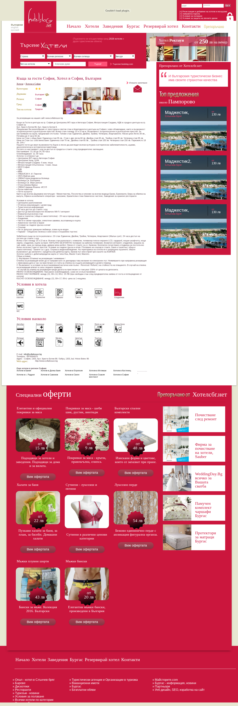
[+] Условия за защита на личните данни (198, 18)
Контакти (191, 26)
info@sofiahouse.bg (33, 354)
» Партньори (161, 686)
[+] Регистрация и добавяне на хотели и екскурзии (203, 11)
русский (15, 30)
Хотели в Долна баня (50, 370)
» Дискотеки (21, 686)
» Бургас (75, 686)
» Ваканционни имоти (84, 683)
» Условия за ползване (28, 696)
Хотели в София (33, 84)
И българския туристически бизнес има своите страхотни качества (195, 78)
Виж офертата (38, 477)
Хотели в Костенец (122, 370)
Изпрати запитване (138, 83)
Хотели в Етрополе (74, 370)
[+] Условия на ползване (191, 16)
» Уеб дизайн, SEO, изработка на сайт (178, 689)
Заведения (113, 26)
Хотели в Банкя (24, 370)
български (17, 25)
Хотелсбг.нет (209, 394)
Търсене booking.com (123, 64)
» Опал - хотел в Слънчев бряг (34, 679)
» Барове (19, 683)
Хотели (92, 26)
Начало (74, 26)
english (14, 27)
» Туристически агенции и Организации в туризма (103, 679)
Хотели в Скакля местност (97, 376)
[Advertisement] (67, 703)
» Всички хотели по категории (33, 699)
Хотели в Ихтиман (97, 370)
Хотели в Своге (72, 375)
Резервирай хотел (161, 26)
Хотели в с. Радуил (26, 375)
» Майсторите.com (165, 679)
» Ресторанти (22, 689)
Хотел (193, 41)
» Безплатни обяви (82, 689)
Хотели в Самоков (49, 375)
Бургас (133, 26)
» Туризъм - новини (26, 693)
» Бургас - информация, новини (174, 683)
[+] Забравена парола (190, 14)
